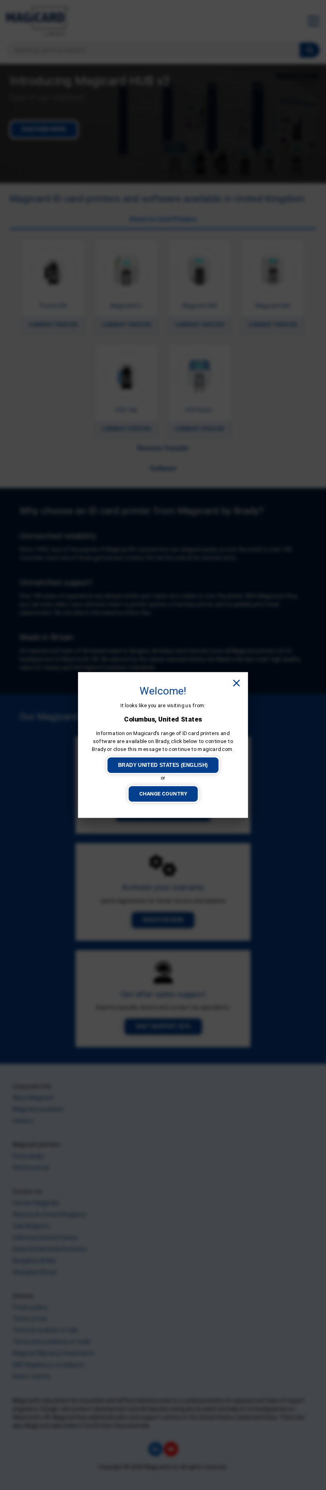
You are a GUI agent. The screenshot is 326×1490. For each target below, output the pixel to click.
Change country (163, 794)
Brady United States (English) (163, 765)
